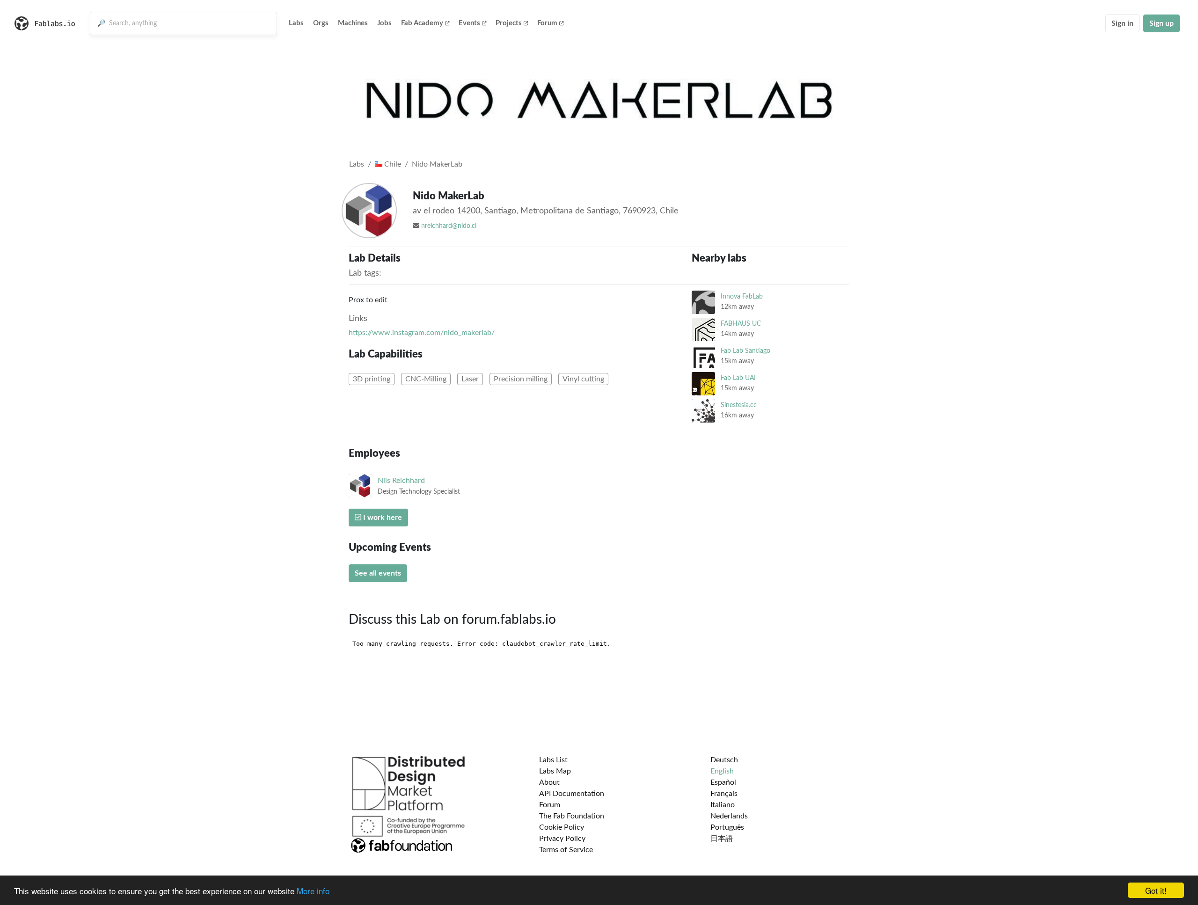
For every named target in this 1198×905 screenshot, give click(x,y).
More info (313, 891)
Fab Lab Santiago (745, 350)
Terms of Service (566, 850)
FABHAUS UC (741, 323)
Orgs (321, 23)
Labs (296, 23)
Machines (353, 23)
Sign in (1122, 23)
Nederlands (729, 816)
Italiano (722, 805)
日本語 (721, 838)
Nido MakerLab (437, 164)
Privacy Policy (562, 838)
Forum (547, 23)
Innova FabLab (742, 296)
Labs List (553, 760)
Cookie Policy (561, 827)
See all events (378, 573)
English (722, 771)
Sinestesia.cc (739, 405)
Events (469, 23)
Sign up (1161, 23)
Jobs (384, 23)
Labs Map (555, 771)
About (549, 782)
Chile (391, 164)
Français (724, 793)
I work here (381, 517)
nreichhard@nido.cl (448, 226)
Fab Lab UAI (738, 377)
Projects (509, 23)
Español (723, 782)
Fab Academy (422, 23)
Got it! (1156, 890)
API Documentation (571, 793)
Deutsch (724, 760)
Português (727, 827)
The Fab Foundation (571, 816)
